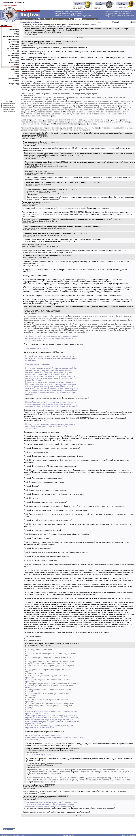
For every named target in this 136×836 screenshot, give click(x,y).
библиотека (54, 19)
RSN (39, 19)
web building (12, 55)
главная (25, 19)
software (14, 57)
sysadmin (13, 46)
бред (70, 19)
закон (64, 19)
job (15, 71)
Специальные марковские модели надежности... (74, 16)
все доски (13, 29)
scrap (15, 80)
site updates (12, 39)
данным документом (64, 26)
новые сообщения (10, 36)
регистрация (12, 84)
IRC (15, 34)
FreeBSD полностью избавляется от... (118, 12)
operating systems (10, 51)
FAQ (15, 31)
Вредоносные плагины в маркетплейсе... (120, 16)
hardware (13, 60)
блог (45, 19)
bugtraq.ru (24, 22)
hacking (38, 22)
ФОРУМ (4, 25)
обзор (33, 19)
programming (12, 48)
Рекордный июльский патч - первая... (118, 14)
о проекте (93, 19)
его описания (91, 25)
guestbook (13, 42)
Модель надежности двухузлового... (69, 14)
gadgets (14, 69)
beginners (13, 44)
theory (14, 53)
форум (77, 19)
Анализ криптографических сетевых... (70, 12)
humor (14, 76)
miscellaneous (12, 78)
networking (13, 62)
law (15, 64)
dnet (84, 19)
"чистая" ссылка (31, 34)
